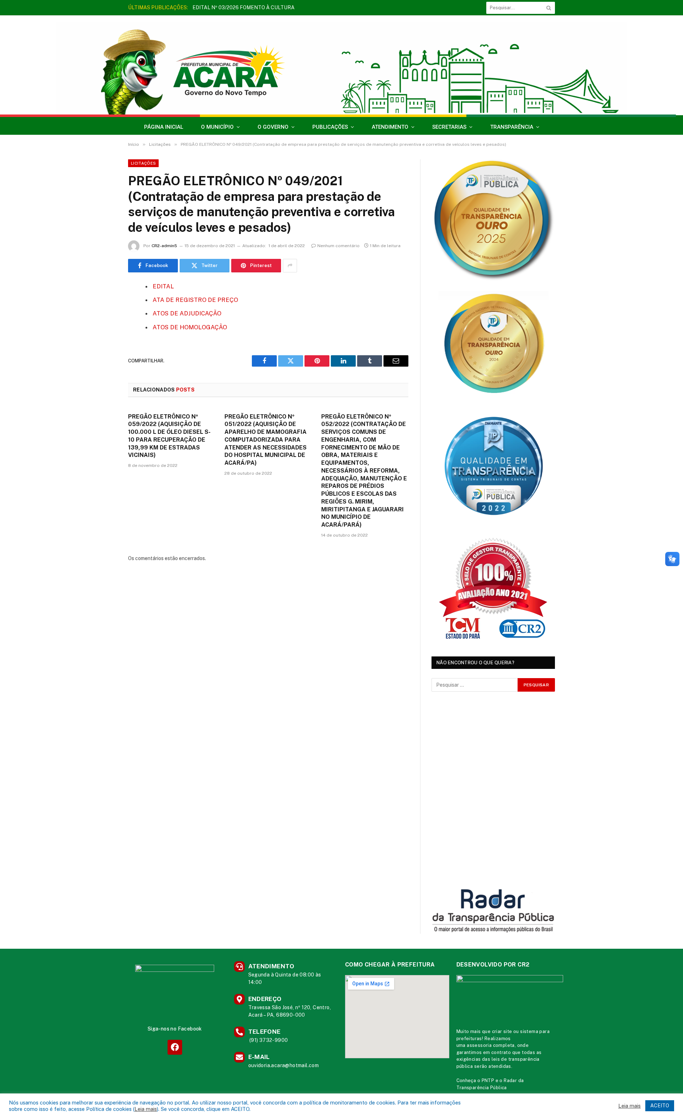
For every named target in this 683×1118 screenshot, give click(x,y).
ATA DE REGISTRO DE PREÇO (195, 299)
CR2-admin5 (164, 245)
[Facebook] (103, 305)
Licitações (143, 163)
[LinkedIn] (103, 341)
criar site (502, 1031)
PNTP (488, 1080)
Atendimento (390, 127)
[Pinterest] (103, 359)
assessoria (479, 1045)
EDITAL (163, 286)
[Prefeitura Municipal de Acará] (341, 69)
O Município (217, 127)
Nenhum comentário (338, 245)
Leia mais (145, 1109)
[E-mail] (103, 377)
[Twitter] (103, 323)
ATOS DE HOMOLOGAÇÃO (190, 327)
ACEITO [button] (659, 1105)
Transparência (511, 127)
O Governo (273, 127)
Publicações (330, 127)
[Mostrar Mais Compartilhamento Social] (290, 265)
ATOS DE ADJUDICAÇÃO (187, 313)
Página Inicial (163, 127)
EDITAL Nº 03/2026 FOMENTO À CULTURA (243, 7)
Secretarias (449, 127)
